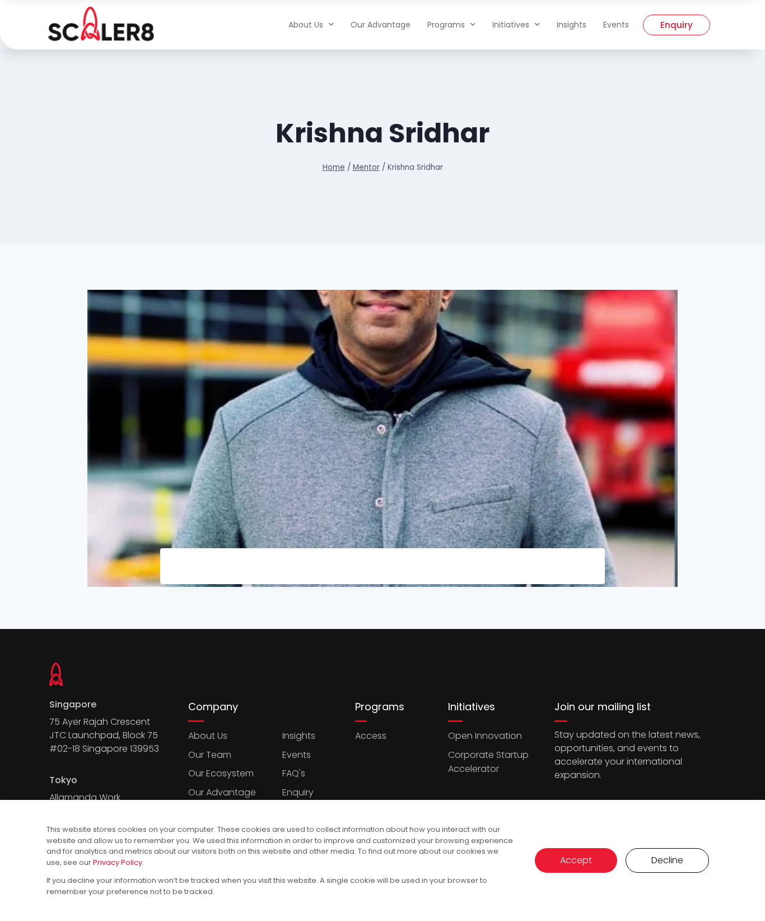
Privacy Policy (117, 862)
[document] (382, 460)
